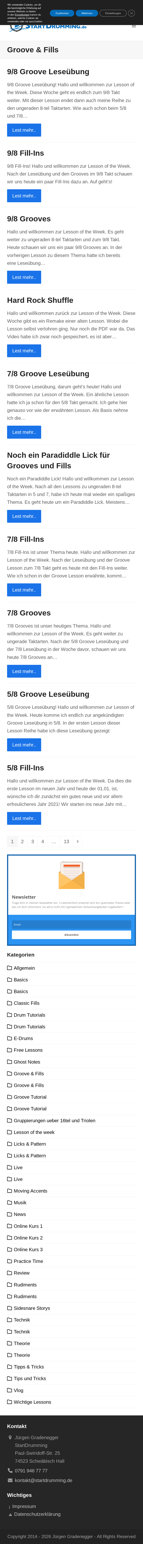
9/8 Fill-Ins (25, 153)
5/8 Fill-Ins (25, 768)
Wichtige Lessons (32, 1402)
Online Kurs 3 (28, 1249)
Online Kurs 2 (28, 1237)
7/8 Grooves (29, 613)
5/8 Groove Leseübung (48, 694)
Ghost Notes (27, 1062)
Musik (20, 1202)
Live (18, 1167)
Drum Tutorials (29, 1015)
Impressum (24, 1506)
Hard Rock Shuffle (40, 300)
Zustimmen (62, 13)
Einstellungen (22, 14)
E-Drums (23, 1038)
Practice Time (28, 1261)
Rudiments (25, 1284)
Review (22, 1273)
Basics (21, 979)
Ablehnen (87, 13)
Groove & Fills (29, 1073)
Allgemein (24, 968)
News (20, 1214)
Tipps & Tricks (29, 1366)
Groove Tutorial (30, 1097)
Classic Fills (26, 1003)
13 (68, 841)
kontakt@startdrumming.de (43, 1480)
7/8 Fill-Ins (25, 539)
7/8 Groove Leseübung (48, 373)
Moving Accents (30, 1190)
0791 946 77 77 (31, 1470)
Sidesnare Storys (32, 1308)
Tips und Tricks (30, 1378)
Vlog (18, 1390)
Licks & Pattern (30, 1144)
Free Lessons (28, 1050)
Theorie (22, 1343)
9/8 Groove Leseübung (48, 71)
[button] (134, 25)
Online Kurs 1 (28, 1226)
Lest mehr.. (24, 130)
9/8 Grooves (29, 219)
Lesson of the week (34, 1132)
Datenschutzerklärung (37, 1514)
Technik (22, 1319)
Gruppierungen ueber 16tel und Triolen (54, 1120)
